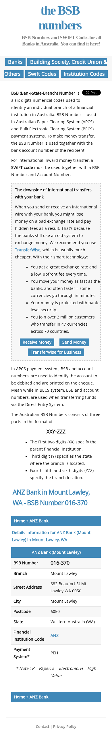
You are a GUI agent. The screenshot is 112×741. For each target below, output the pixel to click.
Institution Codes (84, 74)
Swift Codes (42, 74)
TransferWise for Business (56, 352)
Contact (42, 726)
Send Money (74, 342)
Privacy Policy (64, 726)
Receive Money (37, 342)
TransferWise (27, 250)
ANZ (55, 635)
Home (19, 521)
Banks (15, 62)
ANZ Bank (39, 521)
